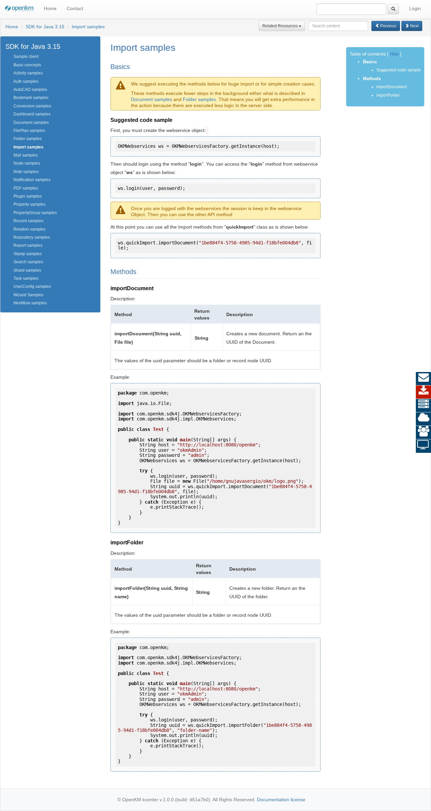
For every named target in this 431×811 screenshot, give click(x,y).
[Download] (423, 392)
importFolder (388, 95)
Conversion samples (32, 106)
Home (50, 8)
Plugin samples (27, 196)
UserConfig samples (32, 286)
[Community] (423, 432)
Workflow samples (30, 303)
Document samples (31, 122)
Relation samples (29, 229)
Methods (372, 78)
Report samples (27, 245)
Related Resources (280, 26)
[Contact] (423, 378)
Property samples (29, 204)
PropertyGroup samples (35, 212)
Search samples (28, 262)
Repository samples (31, 237)
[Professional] (423, 405)
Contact (75, 8)
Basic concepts (27, 65)
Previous (387, 26)
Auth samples (25, 81)
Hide (394, 54)
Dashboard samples (32, 114)
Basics (370, 61)
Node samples (26, 163)
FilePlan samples (29, 130)
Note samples (26, 171)
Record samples (28, 220)
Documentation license (281, 799)
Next (414, 26)
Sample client (25, 56)
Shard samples (27, 270)
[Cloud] (423, 419)
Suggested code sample (398, 70)
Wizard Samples (28, 295)
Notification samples (32, 179)
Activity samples (28, 73)
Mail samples (25, 155)
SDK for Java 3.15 (45, 26)
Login (415, 8)
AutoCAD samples (30, 89)
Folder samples (27, 138)
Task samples (25, 278)
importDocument (391, 87)
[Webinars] (423, 446)
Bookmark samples (30, 97)
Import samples (88, 26)
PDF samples (25, 188)
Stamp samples (27, 253)
